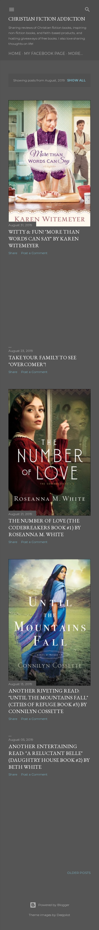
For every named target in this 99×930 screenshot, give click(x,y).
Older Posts (79, 873)
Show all (76, 80)
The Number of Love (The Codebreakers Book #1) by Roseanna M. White (44, 527)
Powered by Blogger (53, 905)
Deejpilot (63, 915)
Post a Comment (34, 253)
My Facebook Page (44, 53)
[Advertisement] (49, 301)
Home (14, 53)
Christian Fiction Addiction (46, 19)
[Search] (87, 8)
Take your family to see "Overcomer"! (42, 361)
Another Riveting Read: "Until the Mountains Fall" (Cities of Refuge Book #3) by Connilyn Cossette (48, 701)
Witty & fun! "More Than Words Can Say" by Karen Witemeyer (43, 238)
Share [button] (12, 253)
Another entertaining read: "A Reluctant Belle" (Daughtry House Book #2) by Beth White (48, 756)
